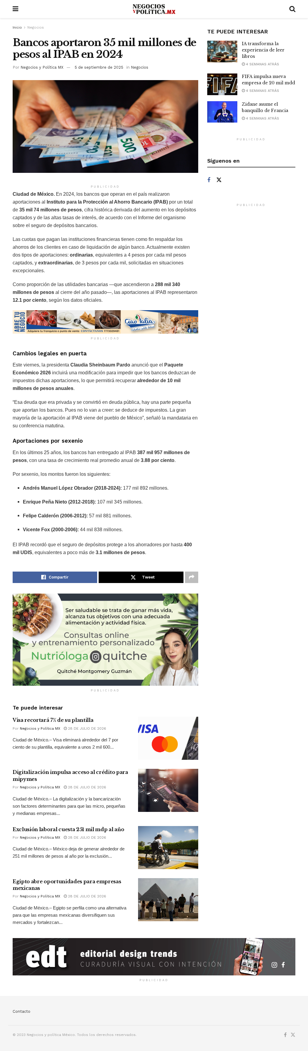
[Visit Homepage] (153, 9)
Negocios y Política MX (41, 67)
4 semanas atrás (262, 64)
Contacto (21, 1011)
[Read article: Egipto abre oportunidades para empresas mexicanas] (168, 899)
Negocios (35, 27)
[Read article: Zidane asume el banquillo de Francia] (222, 112)
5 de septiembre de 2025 (99, 67)
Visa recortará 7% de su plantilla (53, 720)
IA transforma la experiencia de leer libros (263, 50)
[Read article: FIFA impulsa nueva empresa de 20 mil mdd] (222, 84)
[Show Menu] (15, 9)
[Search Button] (292, 9)
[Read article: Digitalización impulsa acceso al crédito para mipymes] (168, 790)
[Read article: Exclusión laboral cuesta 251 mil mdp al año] (168, 847)
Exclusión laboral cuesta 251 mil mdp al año (68, 829)
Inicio (17, 27)
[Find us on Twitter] (219, 180)
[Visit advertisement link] (105, 321)
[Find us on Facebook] (208, 180)
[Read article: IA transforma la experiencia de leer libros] (222, 51)
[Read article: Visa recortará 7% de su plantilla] (168, 738)
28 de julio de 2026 (86, 728)
